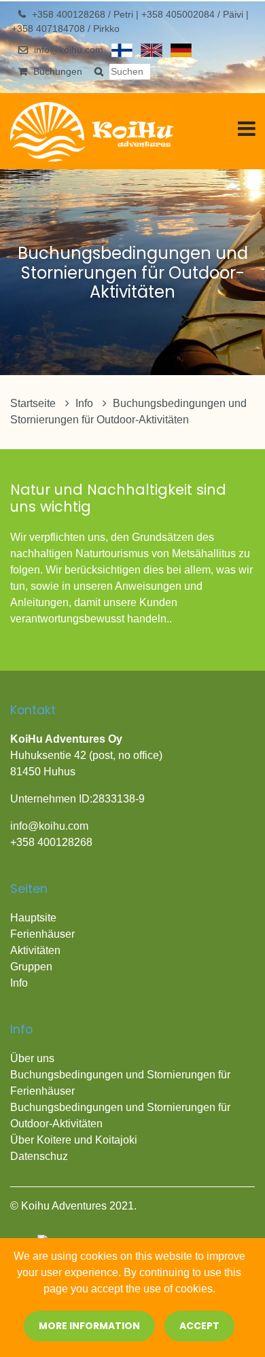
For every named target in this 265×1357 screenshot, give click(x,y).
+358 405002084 (179, 14)
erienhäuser (46, 934)
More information (89, 1326)
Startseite (34, 403)
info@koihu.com (68, 49)
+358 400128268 (70, 14)
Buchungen (57, 71)
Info (85, 403)
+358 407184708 (50, 28)
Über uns (32, 1058)
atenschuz (43, 1156)
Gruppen (31, 966)
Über (23, 1140)
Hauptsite (33, 917)
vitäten (44, 950)
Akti (19, 950)
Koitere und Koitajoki (87, 1140)
